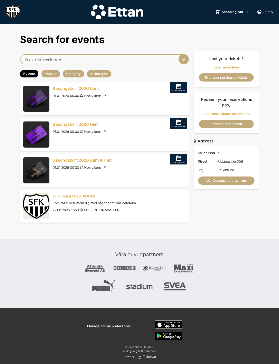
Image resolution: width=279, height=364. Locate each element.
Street (202, 161)
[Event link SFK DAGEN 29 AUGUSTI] (34, 206)
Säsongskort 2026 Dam (76, 88)
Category (73, 74)
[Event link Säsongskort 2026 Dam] (34, 98)
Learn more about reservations (226, 114)
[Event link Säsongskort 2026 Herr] (34, 134)
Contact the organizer (229, 181)
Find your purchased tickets (226, 77)
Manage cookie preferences (109, 326)
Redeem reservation (226, 124)
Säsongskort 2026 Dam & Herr (82, 160)
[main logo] (13, 11)
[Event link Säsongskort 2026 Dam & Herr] (34, 170)
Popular (51, 74)
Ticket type (99, 74)
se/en (268, 12)
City (200, 170)
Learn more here (226, 67)
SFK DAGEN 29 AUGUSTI (76, 196)
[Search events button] (184, 59)
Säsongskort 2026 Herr (75, 124)
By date (29, 74)
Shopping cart (236, 12)
